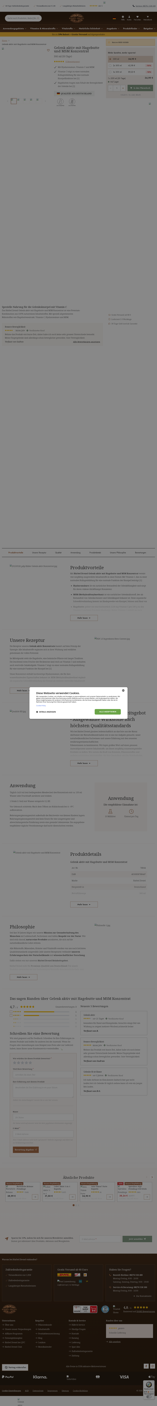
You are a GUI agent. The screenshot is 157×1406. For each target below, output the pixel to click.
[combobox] (123, 690)
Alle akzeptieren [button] (107, 712)
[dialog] (78, 703)
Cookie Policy (41, 706)
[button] (46, 711)
